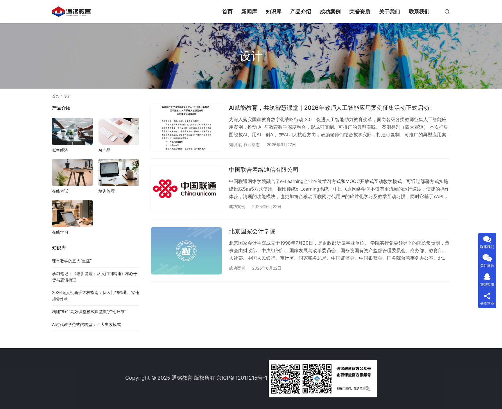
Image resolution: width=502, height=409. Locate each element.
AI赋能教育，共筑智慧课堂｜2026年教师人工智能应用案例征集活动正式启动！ (332, 107)
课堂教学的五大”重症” (72, 260)
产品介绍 (300, 11)
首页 (227, 11)
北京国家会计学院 (252, 231)
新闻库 (249, 11)
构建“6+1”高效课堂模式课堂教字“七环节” (89, 311)
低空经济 (60, 150)
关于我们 (389, 11)
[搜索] (447, 11)
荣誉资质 (359, 11)
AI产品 (104, 150)
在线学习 (60, 231)
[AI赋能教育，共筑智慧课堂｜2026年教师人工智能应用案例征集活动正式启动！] (186, 127)
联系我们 (419, 11)
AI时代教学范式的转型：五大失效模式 (86, 324)
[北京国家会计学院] (186, 251)
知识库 (274, 11)
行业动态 (251, 144)
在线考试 (60, 191)
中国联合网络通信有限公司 (264, 169)
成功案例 (330, 11)
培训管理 (106, 191)
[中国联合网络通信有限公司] (186, 189)
